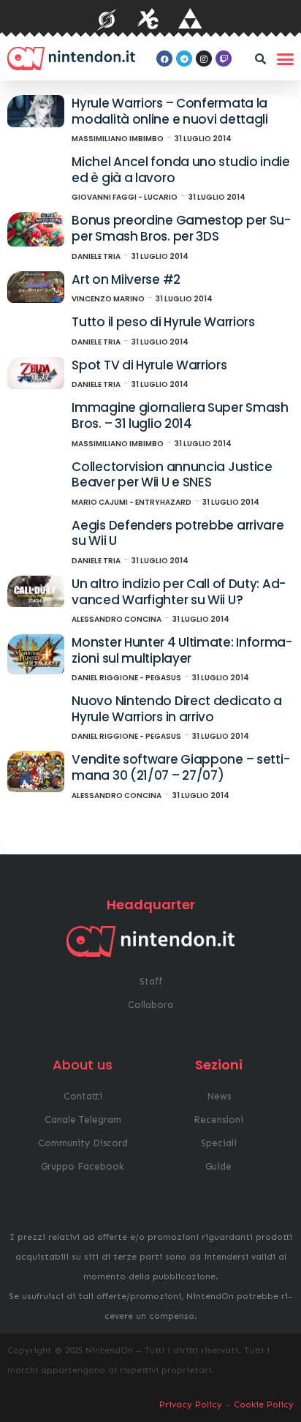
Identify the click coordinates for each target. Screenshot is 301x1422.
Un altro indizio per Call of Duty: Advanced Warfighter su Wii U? (179, 592)
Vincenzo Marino (108, 298)
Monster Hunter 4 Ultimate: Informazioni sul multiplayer (182, 650)
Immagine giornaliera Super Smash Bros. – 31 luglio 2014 (180, 415)
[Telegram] (184, 58)
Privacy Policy (190, 1404)
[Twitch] (224, 58)
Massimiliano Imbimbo (118, 138)
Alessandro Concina (116, 619)
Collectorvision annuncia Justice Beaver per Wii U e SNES (172, 475)
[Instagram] (204, 58)
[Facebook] (164, 58)
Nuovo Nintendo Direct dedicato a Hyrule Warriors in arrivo (176, 709)
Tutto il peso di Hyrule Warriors (163, 322)
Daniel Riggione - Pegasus (126, 677)
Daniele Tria (96, 256)
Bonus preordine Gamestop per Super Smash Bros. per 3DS (181, 228)
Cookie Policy (264, 1404)
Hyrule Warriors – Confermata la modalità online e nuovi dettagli (169, 111)
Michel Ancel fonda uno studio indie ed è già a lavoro (181, 170)
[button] (260, 58)
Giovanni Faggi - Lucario (125, 197)
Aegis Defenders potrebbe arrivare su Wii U (177, 533)
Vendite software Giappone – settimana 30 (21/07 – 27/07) (180, 767)
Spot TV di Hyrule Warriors (149, 365)
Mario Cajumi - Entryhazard (131, 502)
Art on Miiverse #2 (126, 279)
